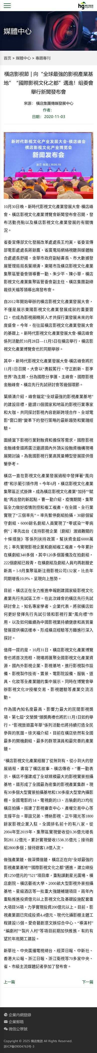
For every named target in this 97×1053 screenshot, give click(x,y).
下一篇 (87, 981)
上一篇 (9, 981)
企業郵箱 (16, 1021)
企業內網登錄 (20, 1014)
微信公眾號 (18, 1028)
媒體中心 (23, 57)
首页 (7, 57)
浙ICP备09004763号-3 (19, 1046)
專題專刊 (43, 57)
